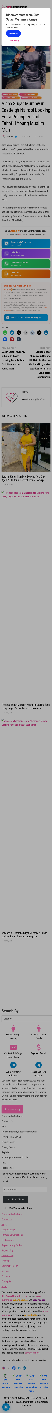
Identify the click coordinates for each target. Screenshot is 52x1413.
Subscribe (13, 33)
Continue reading (12, 40)
